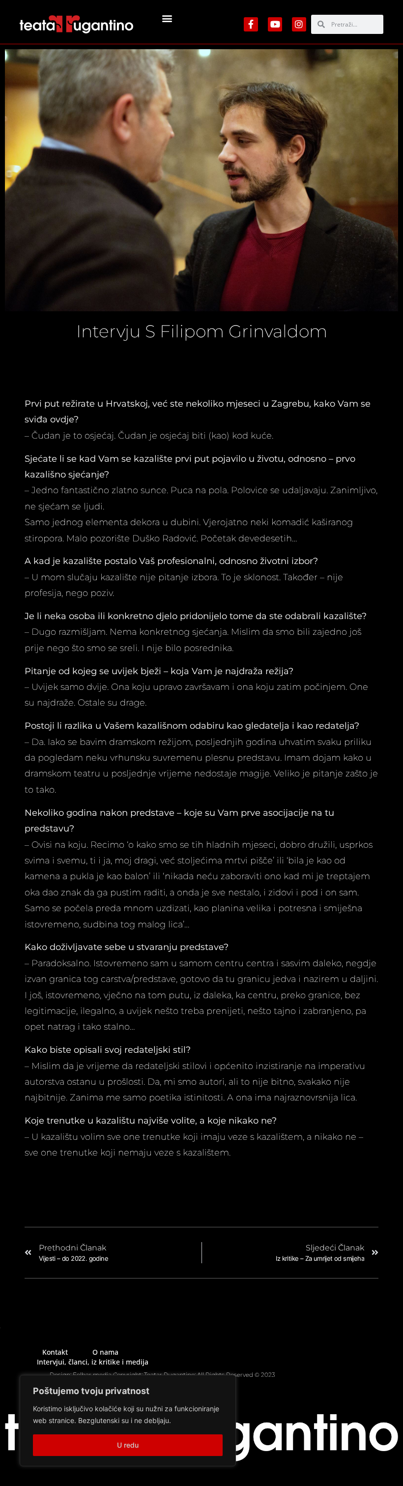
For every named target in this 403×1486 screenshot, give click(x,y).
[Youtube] (275, 24)
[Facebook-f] (251, 24)
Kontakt (55, 1352)
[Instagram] (299, 24)
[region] (128, 1420)
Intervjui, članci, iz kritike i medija (92, 1362)
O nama (105, 1352)
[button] (167, 18)
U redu (128, 1445)
